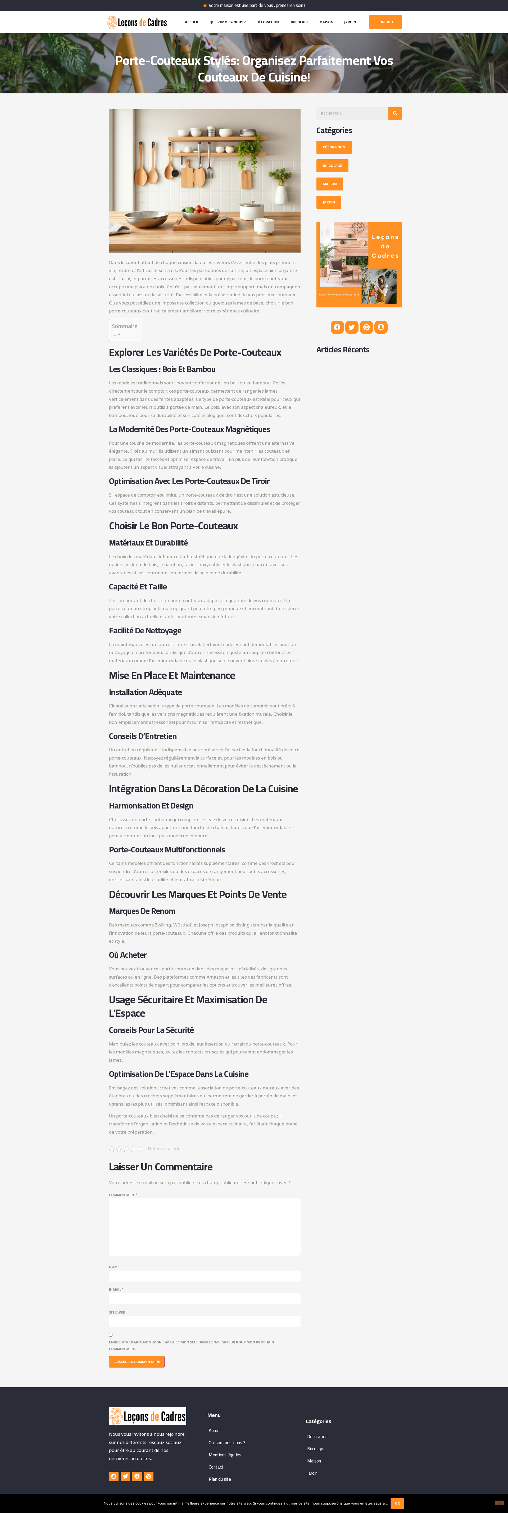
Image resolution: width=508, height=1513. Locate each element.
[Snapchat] (381, 327)
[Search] (395, 113)
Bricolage (299, 22)
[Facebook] (337, 327)
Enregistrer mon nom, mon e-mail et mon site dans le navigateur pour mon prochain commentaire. (191, 1345)
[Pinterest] (366, 327)
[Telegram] (137, 1476)
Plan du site (220, 1479)
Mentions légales (225, 1455)
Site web (117, 1312)
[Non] (499, 1503)
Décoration (267, 22)
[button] (385, 22)
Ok (397, 1503)
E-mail (116, 1289)
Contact (216, 1467)
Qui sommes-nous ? (228, 22)
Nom (114, 1267)
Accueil (192, 22)
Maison (326, 22)
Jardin (350, 22)
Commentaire (123, 1195)
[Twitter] (352, 327)
